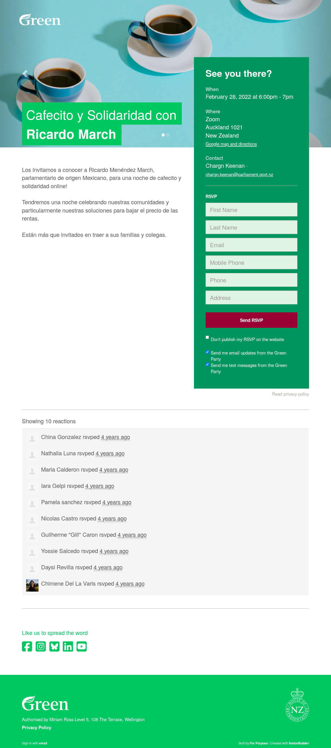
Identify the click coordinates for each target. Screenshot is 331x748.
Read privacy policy (290, 394)
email (43, 743)
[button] (25, 73)
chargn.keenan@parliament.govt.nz (239, 174)
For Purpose (259, 743)
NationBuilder (299, 743)
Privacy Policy (37, 727)
